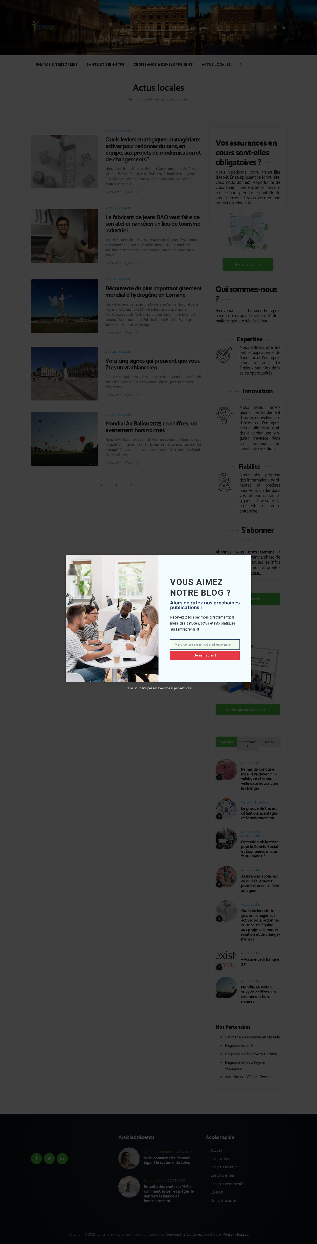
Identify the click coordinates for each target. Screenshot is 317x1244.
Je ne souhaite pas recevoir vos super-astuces (158, 688)
